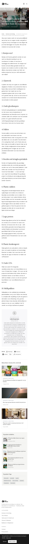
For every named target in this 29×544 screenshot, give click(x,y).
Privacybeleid (5, 531)
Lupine (17, 478)
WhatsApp (10, 351)
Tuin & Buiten (5, 515)
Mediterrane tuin (7, 480)
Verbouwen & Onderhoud (8, 518)
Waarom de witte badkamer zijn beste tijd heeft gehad (16, 452)
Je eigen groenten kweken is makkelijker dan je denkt (14, 445)
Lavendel (12, 478)
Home (3, 34)
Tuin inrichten (15, 480)
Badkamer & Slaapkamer (7, 522)
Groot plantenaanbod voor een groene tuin (15, 458)
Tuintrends (12, 483)
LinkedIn (6, 354)
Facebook (18, 351)
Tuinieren (22, 480)
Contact (4, 529)
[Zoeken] (26, 3)
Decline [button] (5, 541)
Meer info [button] (8, 537)
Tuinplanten (6, 483)
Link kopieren (18, 354)
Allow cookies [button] (12, 541)
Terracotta (6, 478)
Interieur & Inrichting (10, 34)
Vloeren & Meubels (6, 520)
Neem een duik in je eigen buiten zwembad (16, 465)
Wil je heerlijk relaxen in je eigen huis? (16, 438)
